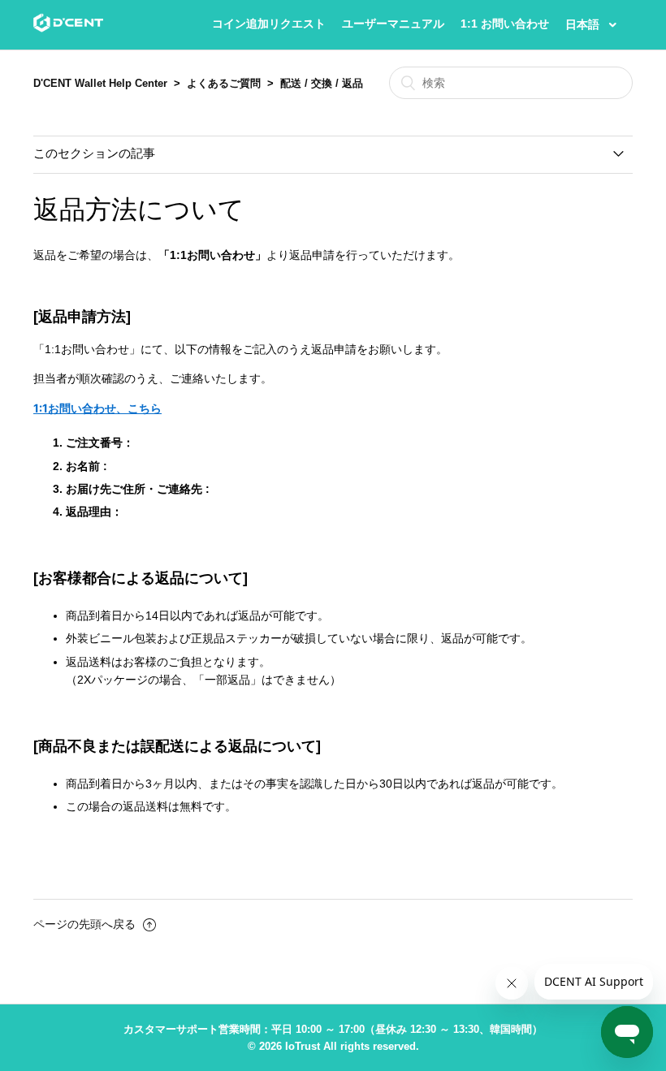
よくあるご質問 (224, 83)
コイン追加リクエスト (269, 23)
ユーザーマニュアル (393, 23)
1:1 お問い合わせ (505, 23)
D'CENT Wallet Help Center (100, 83)
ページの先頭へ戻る (86, 924)
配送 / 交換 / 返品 (321, 83)
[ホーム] (68, 28)
